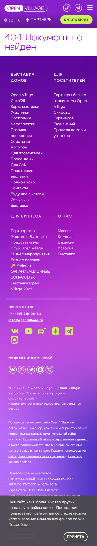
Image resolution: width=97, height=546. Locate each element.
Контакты (19, 188)
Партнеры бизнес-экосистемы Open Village (70, 100)
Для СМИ (19, 165)
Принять (75, 537)
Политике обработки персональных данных (55, 439)
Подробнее (19, 525)
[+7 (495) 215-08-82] (67, 8)
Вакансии (66, 242)
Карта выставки (25, 106)
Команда (65, 237)
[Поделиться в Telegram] (31, 369)
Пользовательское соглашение (41, 456)
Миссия (65, 231)
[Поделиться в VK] (12, 369)
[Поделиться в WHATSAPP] (22, 369)
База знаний (64, 124)
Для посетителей (27, 153)
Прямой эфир (23, 182)
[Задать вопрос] (78, 8)
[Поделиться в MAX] (40, 369)
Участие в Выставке (29, 237)
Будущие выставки (28, 194)
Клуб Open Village (27, 248)
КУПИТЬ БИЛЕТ (76, 20)
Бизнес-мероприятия (30, 254)
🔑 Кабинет (21, 266)
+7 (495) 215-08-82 (24, 313)
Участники (20, 112)
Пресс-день (22, 159)
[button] (90, 8)
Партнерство (23, 231)
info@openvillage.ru (25, 320)
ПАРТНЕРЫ (41, 20)
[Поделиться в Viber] (49, 369)
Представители (25, 242)
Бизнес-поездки (25, 260)
